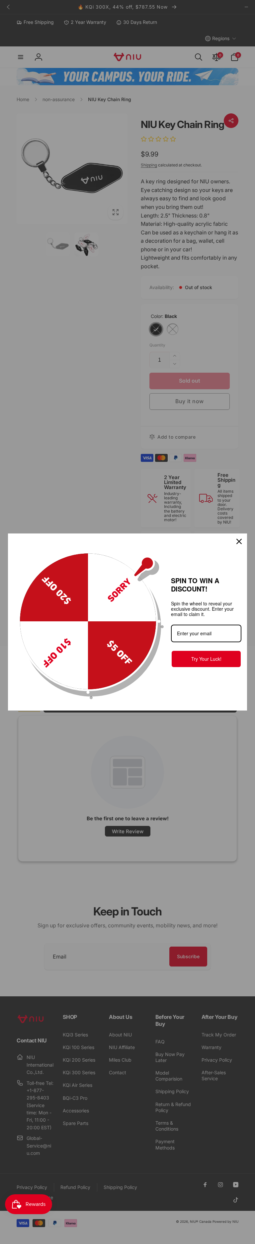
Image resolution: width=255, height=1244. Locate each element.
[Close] (239, 541)
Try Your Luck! (206, 658)
